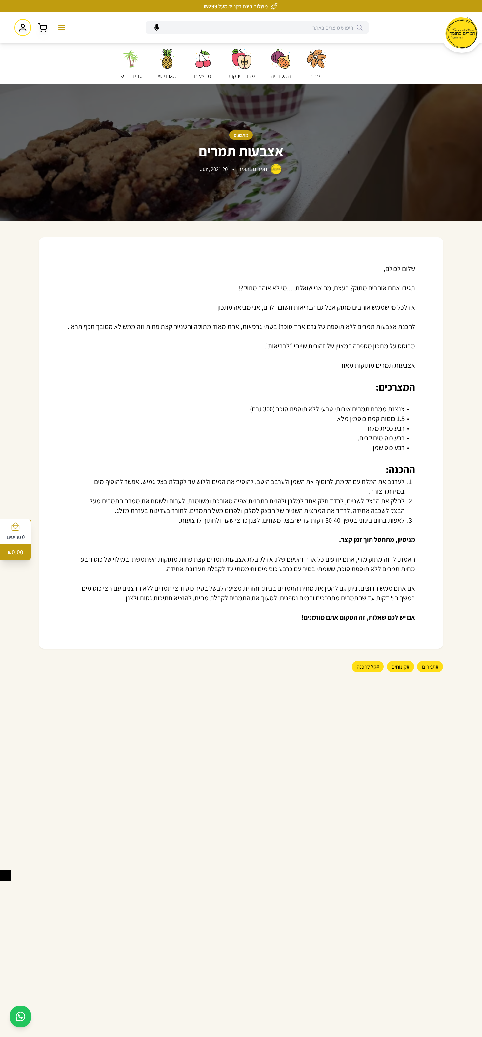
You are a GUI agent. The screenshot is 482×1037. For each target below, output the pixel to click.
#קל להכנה (368, 666)
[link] (461, 32)
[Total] (42, 27)
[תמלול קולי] (156, 27)
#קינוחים (400, 666)
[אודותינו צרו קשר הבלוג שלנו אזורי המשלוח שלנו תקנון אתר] (61, 27)
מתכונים (241, 135)
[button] (359, 27)
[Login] (23, 27)
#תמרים (430, 666)
